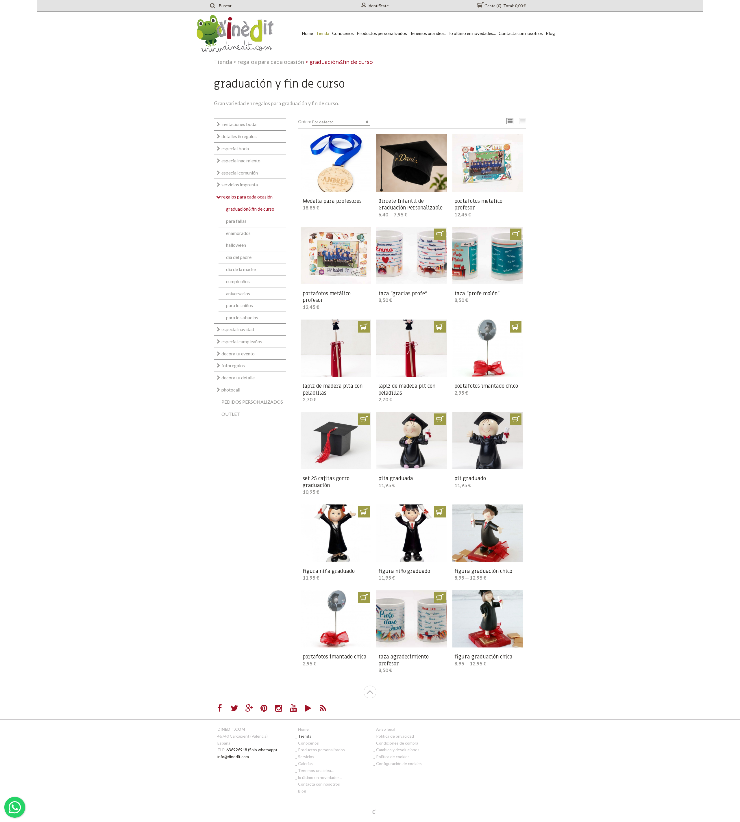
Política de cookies (393, 756)
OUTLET (230, 414)
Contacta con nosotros (521, 33)
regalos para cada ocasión (268, 61)
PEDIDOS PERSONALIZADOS (252, 401)
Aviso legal (385, 729)
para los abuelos (242, 317)
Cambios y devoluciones (397, 749)
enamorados (238, 233)
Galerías (305, 763)
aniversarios (238, 293)
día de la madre (241, 269)
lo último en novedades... (472, 33)
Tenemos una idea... (428, 33)
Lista (522, 120)
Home (307, 33)
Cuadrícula (510, 120)
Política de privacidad (395, 736)
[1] (440, 234)
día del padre (238, 257)
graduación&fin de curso (250, 208)
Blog (550, 33)
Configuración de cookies (399, 763)
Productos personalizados (382, 33)
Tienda (322, 33)
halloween (236, 245)
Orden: (316, 121)
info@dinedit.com (233, 756)
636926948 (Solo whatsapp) (251, 749)
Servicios (306, 756)
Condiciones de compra (397, 743)
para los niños (239, 305)
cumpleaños (238, 281)
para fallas (236, 221)
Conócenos (343, 33)
